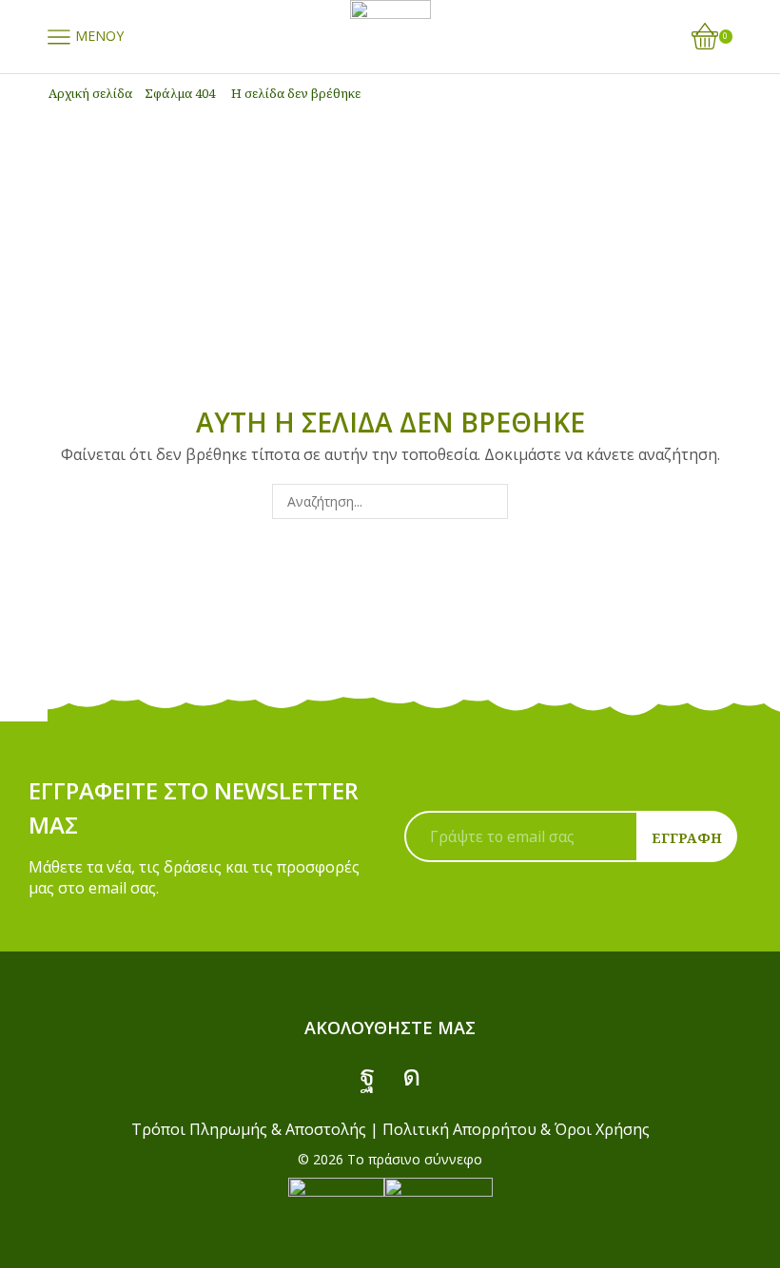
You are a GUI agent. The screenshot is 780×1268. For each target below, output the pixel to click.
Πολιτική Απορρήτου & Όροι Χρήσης (516, 1129)
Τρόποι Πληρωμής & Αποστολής (248, 1129)
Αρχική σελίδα (90, 93)
